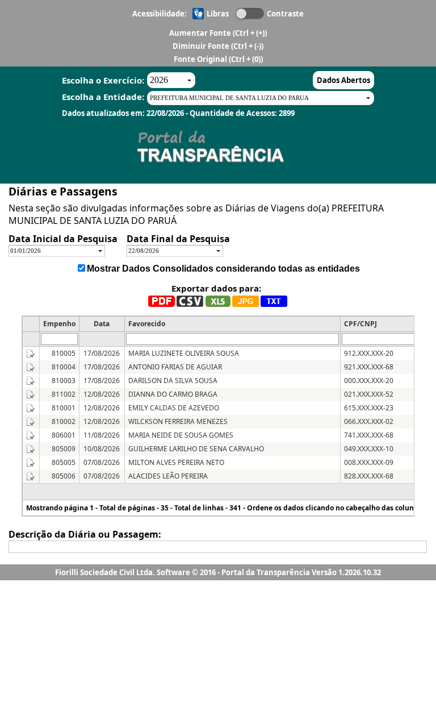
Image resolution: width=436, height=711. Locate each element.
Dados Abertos (343, 80)
